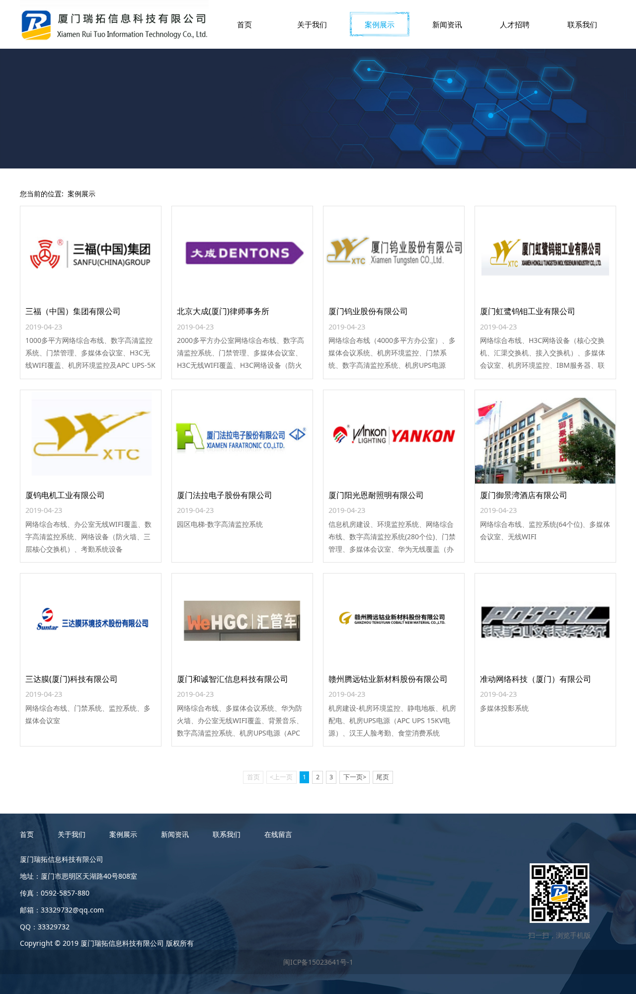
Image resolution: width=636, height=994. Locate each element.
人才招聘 (515, 24)
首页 (244, 24)
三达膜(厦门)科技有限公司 (71, 678)
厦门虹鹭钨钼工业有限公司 (527, 311)
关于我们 (312, 24)
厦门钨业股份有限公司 (368, 311)
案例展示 (380, 24)
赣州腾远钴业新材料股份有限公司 (388, 678)
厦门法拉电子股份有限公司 (224, 495)
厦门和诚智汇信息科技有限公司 (232, 678)
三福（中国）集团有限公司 (73, 311)
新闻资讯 (447, 24)
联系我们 (582, 24)
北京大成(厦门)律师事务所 (223, 311)
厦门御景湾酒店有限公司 (523, 495)
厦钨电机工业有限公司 (65, 495)
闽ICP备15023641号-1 (318, 962)
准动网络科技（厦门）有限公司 (535, 678)
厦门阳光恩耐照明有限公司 (376, 495)
